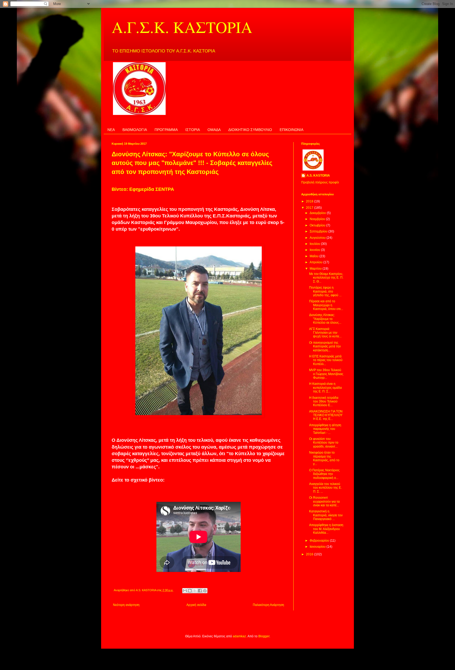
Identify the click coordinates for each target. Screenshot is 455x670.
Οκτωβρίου (318, 225)
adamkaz (239, 636)
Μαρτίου (316, 268)
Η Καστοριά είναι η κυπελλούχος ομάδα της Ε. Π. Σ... (325, 387)
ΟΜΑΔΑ (214, 130)
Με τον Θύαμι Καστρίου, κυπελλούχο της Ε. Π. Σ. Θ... (326, 277)
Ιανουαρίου (318, 546)
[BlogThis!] (189, 590)
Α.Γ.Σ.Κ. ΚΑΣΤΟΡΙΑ (182, 26)
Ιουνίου (315, 250)
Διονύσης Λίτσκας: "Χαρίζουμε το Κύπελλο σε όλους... (325, 318)
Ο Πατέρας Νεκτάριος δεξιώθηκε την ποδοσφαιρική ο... (324, 474)
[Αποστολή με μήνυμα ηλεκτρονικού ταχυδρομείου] (184, 590)
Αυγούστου (318, 238)
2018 (310, 201)
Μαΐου (314, 256)
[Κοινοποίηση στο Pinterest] (204, 590)
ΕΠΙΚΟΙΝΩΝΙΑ (291, 130)
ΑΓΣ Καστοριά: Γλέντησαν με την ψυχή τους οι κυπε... (325, 332)
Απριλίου (316, 262)
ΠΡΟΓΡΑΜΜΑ (166, 130)
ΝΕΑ (111, 130)
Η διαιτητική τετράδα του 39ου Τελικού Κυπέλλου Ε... (323, 401)
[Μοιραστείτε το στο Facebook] (199, 590)
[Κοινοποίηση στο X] (194, 590)
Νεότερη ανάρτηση (126, 605)
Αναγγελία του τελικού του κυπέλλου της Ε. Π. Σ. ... (325, 487)
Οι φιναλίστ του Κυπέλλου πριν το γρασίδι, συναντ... (323, 442)
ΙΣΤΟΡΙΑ (192, 130)
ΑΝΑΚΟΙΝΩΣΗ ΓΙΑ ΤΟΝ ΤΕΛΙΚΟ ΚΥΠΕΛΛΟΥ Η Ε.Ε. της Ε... (326, 415)
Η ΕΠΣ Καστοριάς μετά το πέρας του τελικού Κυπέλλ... (326, 360)
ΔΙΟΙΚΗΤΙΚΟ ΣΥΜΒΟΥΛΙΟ (250, 130)
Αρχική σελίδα (196, 605)
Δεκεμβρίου (318, 213)
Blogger (263, 636)
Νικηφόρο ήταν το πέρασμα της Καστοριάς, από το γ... (324, 458)
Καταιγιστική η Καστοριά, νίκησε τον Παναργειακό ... (326, 515)
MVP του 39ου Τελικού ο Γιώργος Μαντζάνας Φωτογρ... (326, 374)
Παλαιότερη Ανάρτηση (268, 605)
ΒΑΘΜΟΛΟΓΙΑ (134, 130)
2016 (310, 554)
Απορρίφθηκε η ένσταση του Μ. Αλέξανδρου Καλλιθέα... (326, 529)
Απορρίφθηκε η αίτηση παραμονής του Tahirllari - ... (325, 429)
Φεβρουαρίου (320, 540)
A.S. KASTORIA (318, 175)
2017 (310, 208)
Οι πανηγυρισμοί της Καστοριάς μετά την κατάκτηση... (325, 346)
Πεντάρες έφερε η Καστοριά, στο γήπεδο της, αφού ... (325, 291)
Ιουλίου (315, 244)
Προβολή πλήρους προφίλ (320, 182)
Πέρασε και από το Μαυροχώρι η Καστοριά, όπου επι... (326, 305)
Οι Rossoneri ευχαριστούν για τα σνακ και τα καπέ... (324, 501)
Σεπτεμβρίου (319, 231)
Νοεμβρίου (318, 219)
